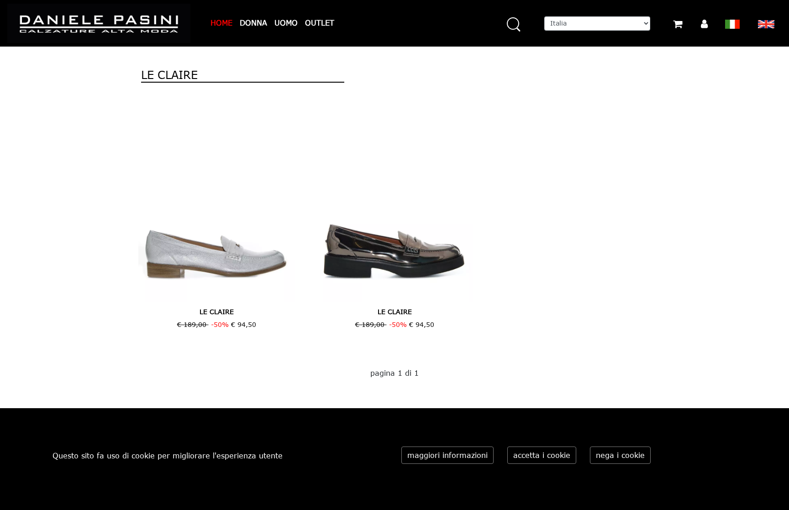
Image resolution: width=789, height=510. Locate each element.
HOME (221, 23)
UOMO (286, 23)
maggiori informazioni (447, 455)
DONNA (253, 23)
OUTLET (319, 23)
